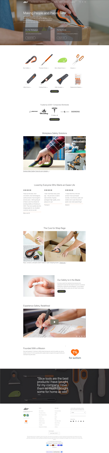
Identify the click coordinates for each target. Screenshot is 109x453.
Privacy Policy (55, 442)
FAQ (55, 414)
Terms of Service (49, 442)
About (56, 416)
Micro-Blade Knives (60, 68)
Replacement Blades (75, 87)
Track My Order (58, 420)
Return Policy (57, 422)
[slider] (52, 336)
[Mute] (79, 336)
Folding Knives (42, 87)
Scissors (72, 68)
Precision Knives (43, 68)
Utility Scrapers (58, 87)
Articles (56, 426)
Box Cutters (26, 68)
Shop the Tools (30, 37)
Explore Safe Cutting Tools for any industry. (35, 171)
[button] (55, 2)
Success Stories (54, 119)
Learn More (61, 291)
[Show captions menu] (76, 336)
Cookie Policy (60, 442)
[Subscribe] (84, 412)
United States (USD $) (54, 433)
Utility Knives (26, 87)
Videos (56, 412)
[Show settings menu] (82, 336)
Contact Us (57, 424)
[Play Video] (24, 336)
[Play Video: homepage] (54, 322)
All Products (54, 91)
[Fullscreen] (84, 336)
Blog (55, 418)
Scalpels (40, 424)
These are (62, 262)
